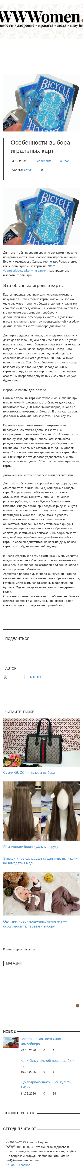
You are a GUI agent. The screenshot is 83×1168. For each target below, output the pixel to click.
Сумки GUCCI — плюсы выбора (29, 772)
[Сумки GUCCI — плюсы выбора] (41, 742)
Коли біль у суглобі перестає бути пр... (47, 1063)
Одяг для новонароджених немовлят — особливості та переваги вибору (35, 924)
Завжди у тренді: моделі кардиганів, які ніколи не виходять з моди (40, 861)
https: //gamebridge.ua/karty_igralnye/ (29, 268)
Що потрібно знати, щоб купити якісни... (46, 1084)
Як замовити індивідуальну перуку (30, 846)
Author (64, 161)
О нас (10, 1164)
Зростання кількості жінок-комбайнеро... (42, 1041)
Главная (24, 1164)
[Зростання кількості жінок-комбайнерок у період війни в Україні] (11, 1042)
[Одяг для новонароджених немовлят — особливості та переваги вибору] (41, 893)
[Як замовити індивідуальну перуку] (41, 810)
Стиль (28, 169)
